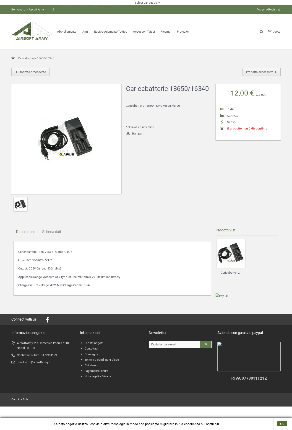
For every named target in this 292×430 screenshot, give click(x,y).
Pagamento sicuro (97, 371)
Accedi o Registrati (268, 9)
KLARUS (232, 115)
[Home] (13, 58)
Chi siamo (91, 365)
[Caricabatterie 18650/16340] (20, 204)
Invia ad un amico (142, 127)
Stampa (136, 133)
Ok (282, 424)
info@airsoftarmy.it (37, 362)
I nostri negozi (94, 343)
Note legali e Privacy (98, 376)
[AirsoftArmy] (31, 23)
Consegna (91, 354)
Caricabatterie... (231, 272)
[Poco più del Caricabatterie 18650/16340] (231, 253)
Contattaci (91, 348)
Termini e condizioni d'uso (102, 359)
